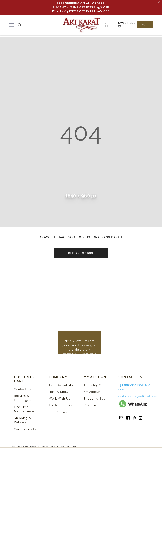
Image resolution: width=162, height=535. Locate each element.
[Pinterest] (134, 418)
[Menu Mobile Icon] (11, 25)
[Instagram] (140, 418)
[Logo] (81, 25)
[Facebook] (128, 418)
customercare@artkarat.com (137, 396)
